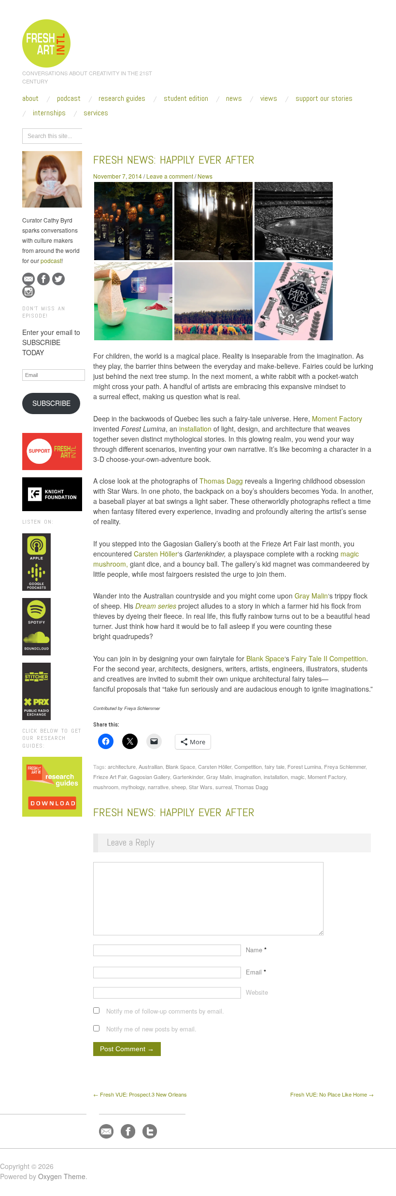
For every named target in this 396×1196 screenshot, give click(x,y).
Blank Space (265, 658)
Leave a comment (169, 176)
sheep (178, 787)
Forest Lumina (304, 766)
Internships (49, 113)
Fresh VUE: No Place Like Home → (332, 1094)
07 (207, 135)
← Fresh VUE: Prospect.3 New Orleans (140, 1094)
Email (256, 971)
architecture (122, 766)
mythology (133, 787)
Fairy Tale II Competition (328, 658)
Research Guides (122, 98)
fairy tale (274, 766)
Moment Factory (337, 418)
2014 (153, 135)
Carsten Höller (156, 553)
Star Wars (200, 787)
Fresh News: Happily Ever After (174, 159)
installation (195, 428)
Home (131, 135)
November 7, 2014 (117, 176)
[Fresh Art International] (46, 42)
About (30, 98)
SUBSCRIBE (51, 403)
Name (256, 949)
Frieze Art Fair (110, 776)
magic (298, 776)
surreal (223, 787)
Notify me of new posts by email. (151, 1028)
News (234, 98)
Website (257, 992)
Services (96, 113)
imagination (248, 776)
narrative (158, 787)
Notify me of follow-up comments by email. (165, 1010)
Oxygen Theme (61, 1176)
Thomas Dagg (221, 481)
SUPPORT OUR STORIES (324, 98)
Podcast (69, 98)
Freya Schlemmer (345, 766)
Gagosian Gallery (149, 776)
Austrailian (151, 766)
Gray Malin (311, 595)
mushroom (105, 787)
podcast (51, 260)
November (182, 135)
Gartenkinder (188, 776)
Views (268, 98)
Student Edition (186, 98)
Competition (248, 766)
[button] (133, 221)
